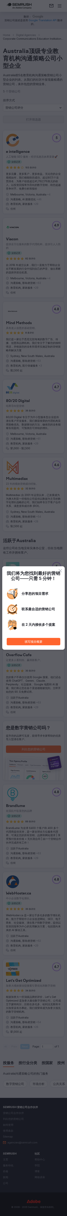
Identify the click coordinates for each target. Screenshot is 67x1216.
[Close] (60, 570)
